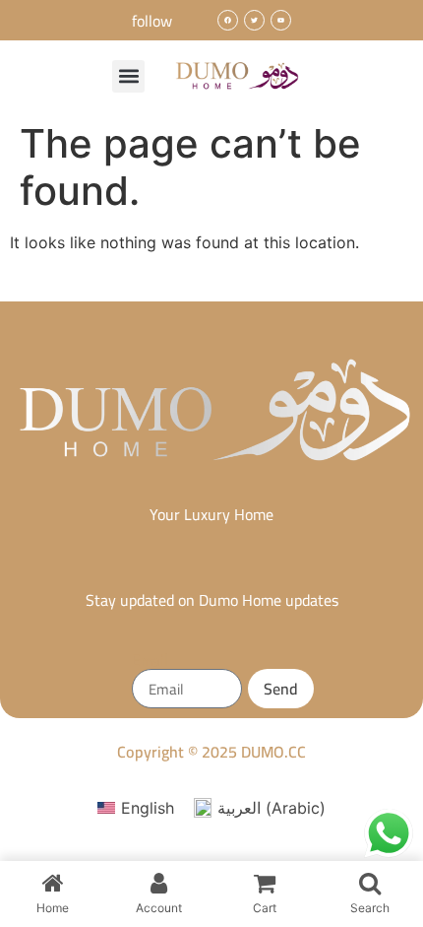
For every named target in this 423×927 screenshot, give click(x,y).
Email (150, 661)
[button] (128, 76)
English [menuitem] (147, 808)
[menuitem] (136, 808)
